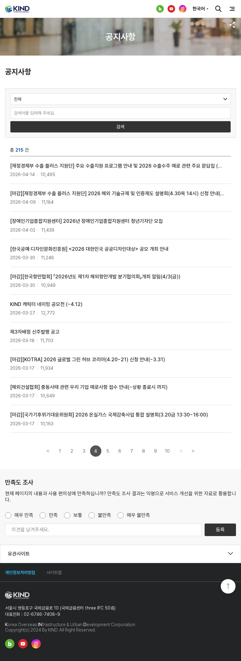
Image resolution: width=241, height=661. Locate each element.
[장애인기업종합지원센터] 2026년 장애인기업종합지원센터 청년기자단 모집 (86, 221)
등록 (220, 530)
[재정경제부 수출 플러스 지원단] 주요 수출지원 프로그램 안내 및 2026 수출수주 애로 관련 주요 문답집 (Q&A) (117, 166)
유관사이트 (19, 554)
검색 (218, 9)
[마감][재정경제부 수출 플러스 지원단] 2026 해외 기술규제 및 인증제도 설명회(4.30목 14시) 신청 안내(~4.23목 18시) (117, 193)
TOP (228, 587)
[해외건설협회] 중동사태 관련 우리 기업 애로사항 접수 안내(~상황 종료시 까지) (89, 387)
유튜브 (171, 9)
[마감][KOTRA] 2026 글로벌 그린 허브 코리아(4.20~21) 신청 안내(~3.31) (87, 360)
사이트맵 (54, 572)
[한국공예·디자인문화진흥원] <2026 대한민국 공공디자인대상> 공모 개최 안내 (89, 249)
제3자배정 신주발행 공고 (35, 332)
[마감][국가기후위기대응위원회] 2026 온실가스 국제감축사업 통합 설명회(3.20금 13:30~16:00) (109, 415)
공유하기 (232, 25)
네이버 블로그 (160, 9)
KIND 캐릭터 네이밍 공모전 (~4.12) (46, 304)
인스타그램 (182, 9)
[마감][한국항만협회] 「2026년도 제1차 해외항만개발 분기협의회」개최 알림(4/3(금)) (95, 277)
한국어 (199, 9)
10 (167, 451)
